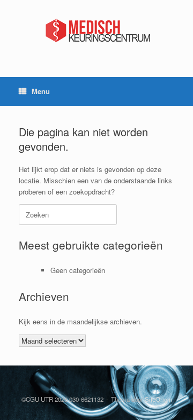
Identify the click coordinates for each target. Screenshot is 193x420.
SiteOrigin (158, 399)
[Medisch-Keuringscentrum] (96, 30)
